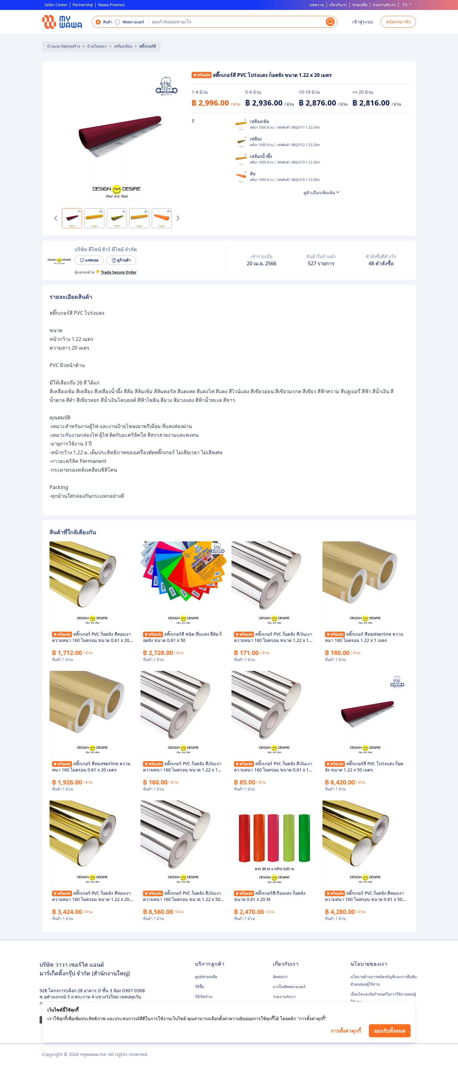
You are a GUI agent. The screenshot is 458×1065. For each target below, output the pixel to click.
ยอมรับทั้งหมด (389, 1030)
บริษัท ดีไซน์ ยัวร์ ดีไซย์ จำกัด (105, 249)
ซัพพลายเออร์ (133, 22)
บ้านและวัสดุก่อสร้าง (63, 46)
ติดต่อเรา (280, 976)
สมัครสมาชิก (398, 22)
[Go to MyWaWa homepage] (62, 22)
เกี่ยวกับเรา (338, 4)
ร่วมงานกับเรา (384, 4)
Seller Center (56, 4)
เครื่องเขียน (123, 46)
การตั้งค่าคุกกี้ (346, 1030)
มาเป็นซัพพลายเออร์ (289, 986)
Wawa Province (111, 4)
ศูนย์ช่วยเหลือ (206, 976)
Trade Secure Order (118, 272)
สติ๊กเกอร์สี (147, 46)
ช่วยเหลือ (359, 4)
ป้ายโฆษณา (97, 46)
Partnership (83, 4)
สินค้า (107, 22)
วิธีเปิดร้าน (203, 996)
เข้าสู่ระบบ (362, 22)
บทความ (317, 4)
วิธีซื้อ (199, 986)
